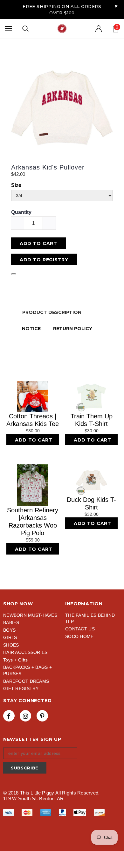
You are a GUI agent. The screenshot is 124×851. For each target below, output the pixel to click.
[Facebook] (9, 715)
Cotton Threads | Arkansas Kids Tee (32, 420)
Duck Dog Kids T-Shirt (91, 503)
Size (16, 185)
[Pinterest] (42, 715)
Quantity (21, 212)
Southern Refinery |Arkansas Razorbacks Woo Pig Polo (32, 521)
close (116, 6)
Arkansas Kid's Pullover (48, 167)
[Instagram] (25, 715)
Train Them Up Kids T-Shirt (92, 420)
